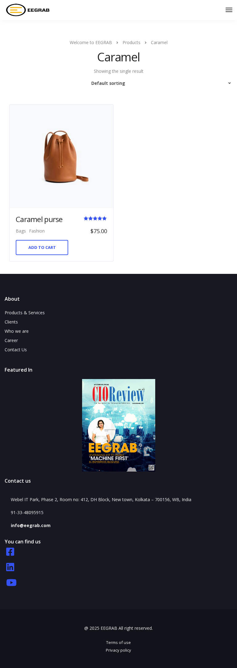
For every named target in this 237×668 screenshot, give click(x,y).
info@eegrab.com (31, 525)
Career (11, 340)
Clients (11, 322)
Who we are (17, 331)
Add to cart (42, 247)
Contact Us (16, 350)
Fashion (37, 231)
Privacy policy (118, 650)
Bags (21, 231)
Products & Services (25, 312)
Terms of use (118, 642)
